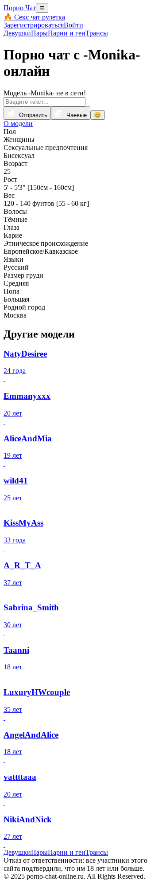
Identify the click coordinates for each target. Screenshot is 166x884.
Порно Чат (20, 8)
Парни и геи (66, 33)
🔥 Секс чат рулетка (34, 17)
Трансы (96, 33)
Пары (39, 33)
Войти (73, 25)
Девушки (17, 33)
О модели (18, 123)
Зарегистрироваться (34, 25)
